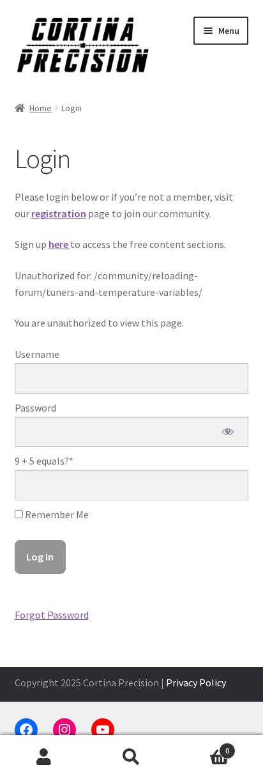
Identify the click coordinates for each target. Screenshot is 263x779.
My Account (43, 757)
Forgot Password (52, 614)
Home (40, 108)
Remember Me (56, 514)
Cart (203, 746)
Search (131, 757)
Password (35, 407)
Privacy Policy (196, 682)
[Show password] (228, 432)
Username (37, 354)
